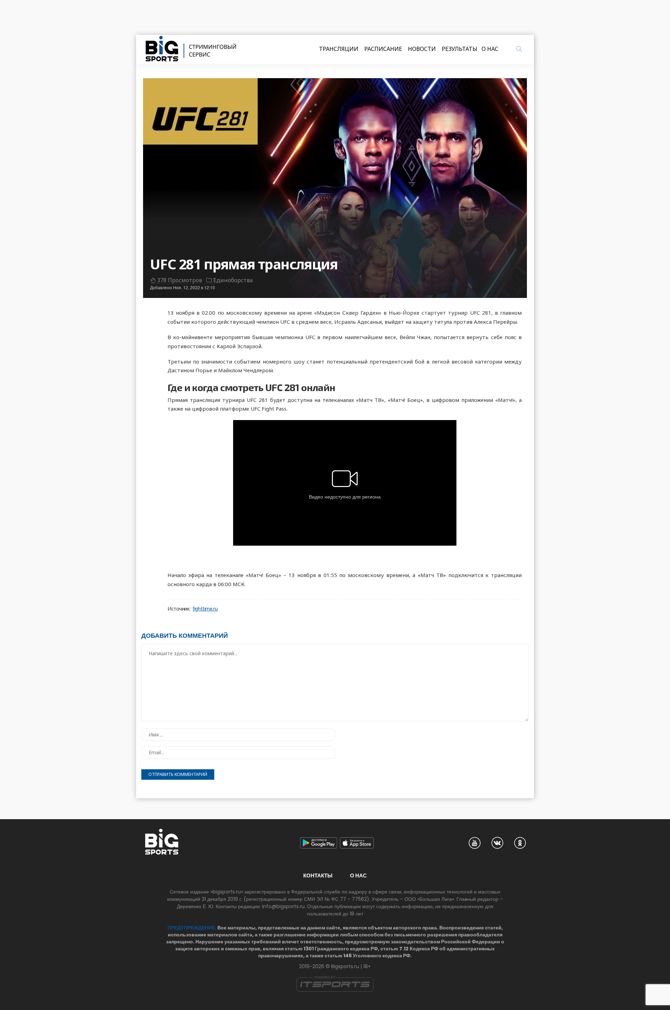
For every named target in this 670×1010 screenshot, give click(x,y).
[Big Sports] (191, 49)
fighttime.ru (205, 608)
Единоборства (233, 280)
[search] (519, 49)
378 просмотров (179, 280)
